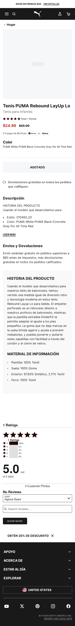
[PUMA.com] (37, 14)
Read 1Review (28, 118)
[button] (13, 443)
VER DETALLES (51, 4)
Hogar (11, 24)
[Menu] (6, 14)
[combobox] (37, 498)
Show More (15, 520)
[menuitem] (6, 606)
